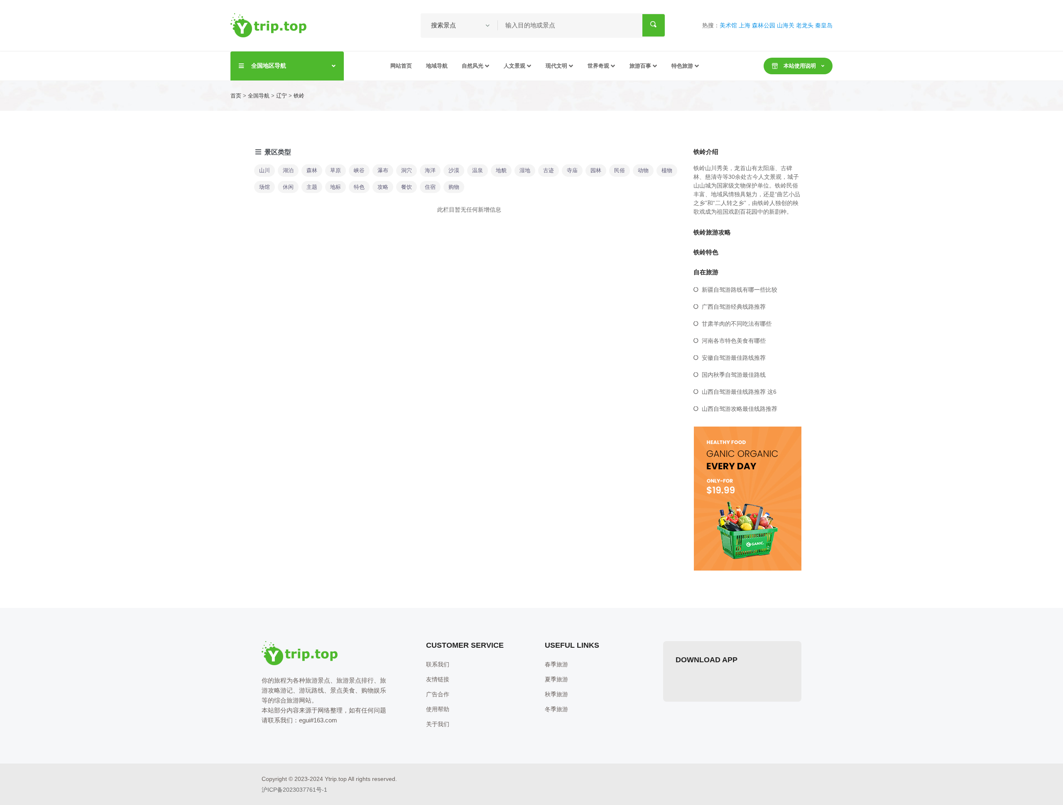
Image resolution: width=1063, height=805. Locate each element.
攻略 (382, 187)
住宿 (430, 187)
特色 (359, 187)
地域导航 (437, 66)
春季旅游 (556, 664)
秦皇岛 (824, 25)
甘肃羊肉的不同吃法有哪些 (737, 323)
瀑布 (382, 170)
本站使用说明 (800, 66)
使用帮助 (437, 709)
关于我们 (437, 724)
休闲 (288, 187)
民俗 (619, 170)
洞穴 (406, 170)
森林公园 (763, 25)
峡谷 (359, 170)
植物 (666, 170)
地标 (335, 187)
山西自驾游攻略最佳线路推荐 (739, 408)
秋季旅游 (556, 694)
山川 (264, 170)
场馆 (264, 187)
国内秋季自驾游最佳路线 (734, 374)
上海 (744, 25)
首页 (235, 96)
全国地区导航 (268, 65)
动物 (643, 170)
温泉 (477, 170)
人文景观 (514, 66)
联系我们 (437, 664)
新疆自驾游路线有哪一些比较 (739, 289)
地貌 (501, 170)
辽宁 (281, 96)
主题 (311, 187)
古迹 (548, 170)
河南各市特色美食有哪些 (734, 340)
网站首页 (401, 66)
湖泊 (288, 170)
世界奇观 (598, 66)
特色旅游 (682, 66)
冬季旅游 (556, 709)
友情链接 (437, 679)
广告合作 (437, 694)
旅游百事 (640, 66)
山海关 (785, 25)
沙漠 (453, 170)
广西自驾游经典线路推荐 (734, 306)
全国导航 (258, 96)
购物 (453, 187)
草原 (335, 170)
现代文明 (556, 66)
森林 (311, 170)
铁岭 (299, 96)
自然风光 (472, 66)
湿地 (524, 170)
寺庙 (572, 170)
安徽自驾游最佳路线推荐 (734, 357)
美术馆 (728, 25)
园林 (595, 170)
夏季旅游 (556, 679)
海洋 (430, 170)
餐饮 (406, 187)
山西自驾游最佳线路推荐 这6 (739, 391)
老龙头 (804, 25)
